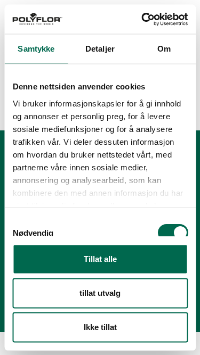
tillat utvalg (100, 293)
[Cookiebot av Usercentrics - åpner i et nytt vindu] (142, 19)
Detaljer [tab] (100, 48)
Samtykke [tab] (36, 48)
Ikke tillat (100, 327)
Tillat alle (100, 258)
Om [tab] (164, 48)
